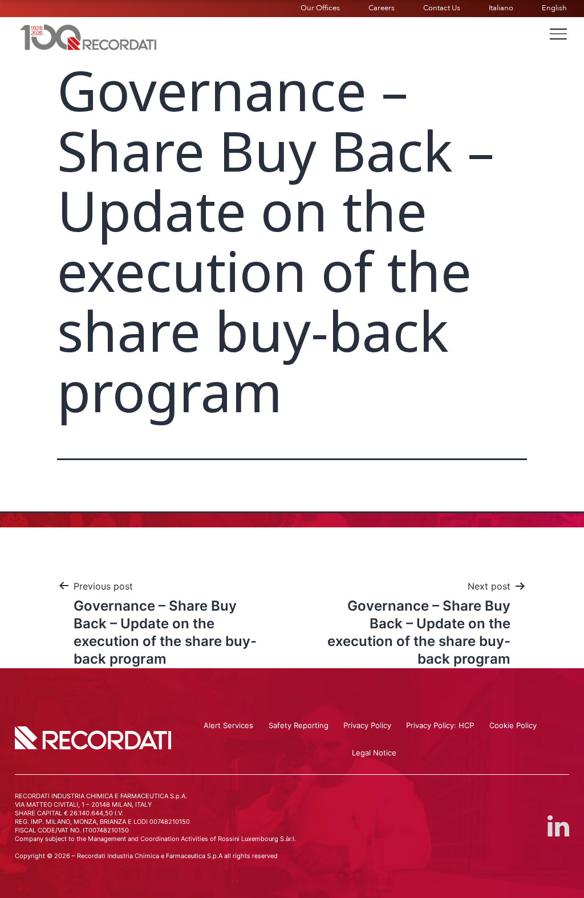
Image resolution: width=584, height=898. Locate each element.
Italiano (501, 8)
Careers (381, 8)
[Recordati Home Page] (88, 36)
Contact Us (441, 8)
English (554, 8)
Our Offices (320, 8)
